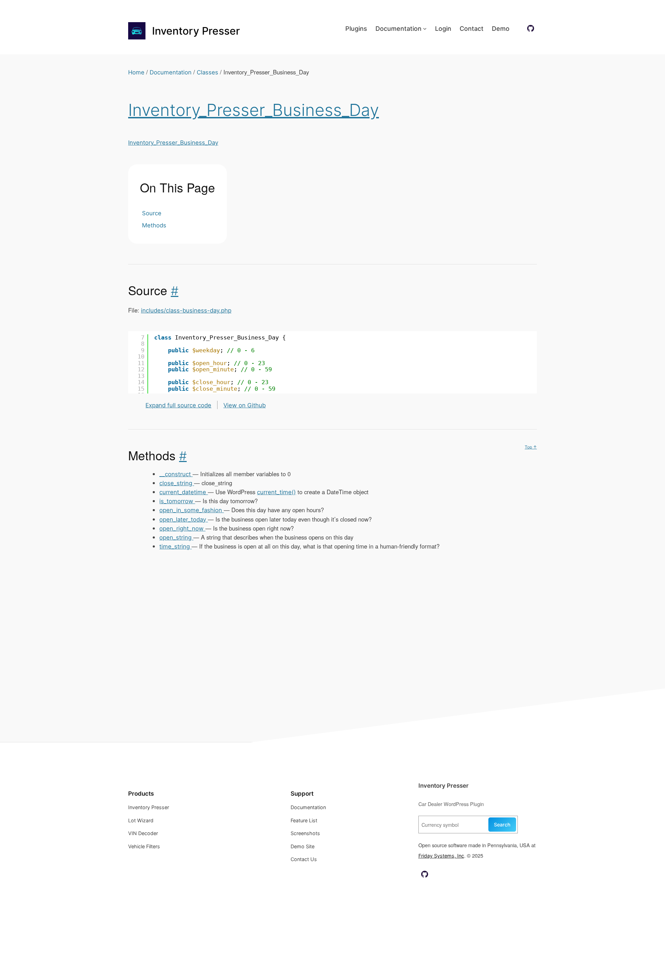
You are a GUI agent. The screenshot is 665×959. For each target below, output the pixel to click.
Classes (207, 72)
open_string (176, 537)
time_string (175, 546)
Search (502, 824)
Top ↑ (531, 447)
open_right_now (182, 528)
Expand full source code (178, 405)
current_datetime (183, 492)
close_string (176, 483)
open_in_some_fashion (191, 510)
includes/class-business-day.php (186, 310)
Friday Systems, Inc (441, 856)
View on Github (244, 405)
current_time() (276, 492)
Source (151, 213)
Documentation (171, 72)
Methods (154, 225)
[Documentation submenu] (425, 28)
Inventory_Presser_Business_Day (253, 110)
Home (136, 72)
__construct (176, 474)
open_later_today (183, 519)
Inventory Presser (196, 31)
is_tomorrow (177, 501)
